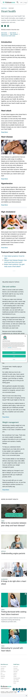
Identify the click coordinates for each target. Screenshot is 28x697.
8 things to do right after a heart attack (13, 582)
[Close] (25, 336)
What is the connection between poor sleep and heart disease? (13, 524)
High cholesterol (14, 34)
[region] (14, 348)
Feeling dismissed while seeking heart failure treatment (13, 612)
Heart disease (13, 32)
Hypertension (4, 34)
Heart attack (4, 32)
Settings (14, 359)
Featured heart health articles (8, 35)
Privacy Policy (9, 347)
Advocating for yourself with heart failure (12, 649)
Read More (4, 132)
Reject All (14, 352)
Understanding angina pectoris (13, 553)
